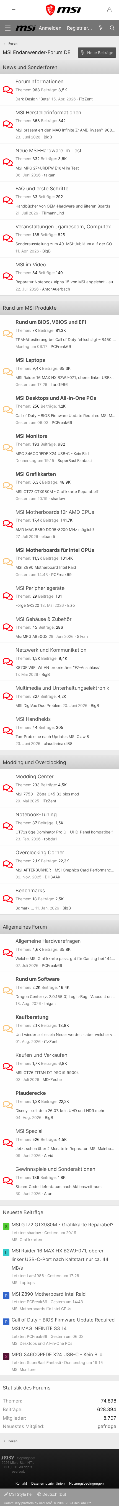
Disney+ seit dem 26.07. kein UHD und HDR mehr (59, 1110)
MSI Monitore (31, 436)
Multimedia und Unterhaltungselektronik (62, 688)
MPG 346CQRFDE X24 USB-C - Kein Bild (52, 453)
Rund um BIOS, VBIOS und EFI (50, 322)
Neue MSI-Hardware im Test (48, 150)
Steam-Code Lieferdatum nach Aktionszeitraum (58, 1186)
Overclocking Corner (39, 852)
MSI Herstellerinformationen (48, 112)
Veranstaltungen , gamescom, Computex (63, 226)
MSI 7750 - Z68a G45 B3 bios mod (47, 794)
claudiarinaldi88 (58, 743)
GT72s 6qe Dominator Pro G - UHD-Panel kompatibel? (64, 832)
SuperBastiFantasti (75, 460)
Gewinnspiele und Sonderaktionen (55, 1169)
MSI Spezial (28, 1131)
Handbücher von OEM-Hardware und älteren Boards (62, 206)
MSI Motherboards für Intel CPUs (54, 550)
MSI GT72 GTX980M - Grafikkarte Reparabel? (57, 491)
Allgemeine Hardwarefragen (48, 941)
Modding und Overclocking (34, 762)
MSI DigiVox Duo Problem (38, 705)
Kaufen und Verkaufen (41, 1055)
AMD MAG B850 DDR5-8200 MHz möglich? (54, 529)
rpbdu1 (50, 839)
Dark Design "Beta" (32, 99)
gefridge (107, 1426)
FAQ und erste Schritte (41, 188)
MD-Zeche (52, 1079)
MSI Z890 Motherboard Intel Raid (45, 567)
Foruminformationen (39, 81)
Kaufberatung (31, 1017)
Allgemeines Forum (25, 927)
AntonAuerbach (56, 289)
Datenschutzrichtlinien (48, 1483)
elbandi (48, 536)
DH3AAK (52, 877)
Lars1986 (59, 384)
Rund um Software (37, 979)
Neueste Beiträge (23, 1212)
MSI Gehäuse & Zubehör (43, 619)
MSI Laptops (30, 360)
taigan (49, 175)
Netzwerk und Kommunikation (51, 650)
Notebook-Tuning (36, 814)
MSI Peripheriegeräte (39, 588)
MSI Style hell (20, 1494)
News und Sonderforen (30, 67)
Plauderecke (30, 1093)
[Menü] (7, 28)
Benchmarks (30, 890)
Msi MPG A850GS (31, 636)
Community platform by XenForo (48, 1503)
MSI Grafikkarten (35, 474)
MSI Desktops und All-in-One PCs (55, 398)
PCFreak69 (61, 346)
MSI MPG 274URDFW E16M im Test (47, 168)
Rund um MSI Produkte (29, 308)
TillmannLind (53, 213)
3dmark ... (24, 908)
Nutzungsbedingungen (86, 1483)
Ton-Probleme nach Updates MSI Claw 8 (52, 736)
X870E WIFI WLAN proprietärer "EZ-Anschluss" (57, 667)
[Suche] (112, 28)
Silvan (82, 636)
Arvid (48, 1155)
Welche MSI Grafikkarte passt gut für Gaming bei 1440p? (67, 958)
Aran (48, 1193)
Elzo (71, 605)
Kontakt (21, 1483)
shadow (58, 498)
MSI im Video (30, 264)
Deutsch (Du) (53, 1494)
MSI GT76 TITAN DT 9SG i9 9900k (47, 1072)
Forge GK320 (27, 605)
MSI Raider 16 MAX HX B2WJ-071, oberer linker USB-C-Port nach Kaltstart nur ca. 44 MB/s (60, 1259)
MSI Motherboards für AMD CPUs (54, 512)
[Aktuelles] (100, 28)
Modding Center (34, 776)
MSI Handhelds (33, 719)
